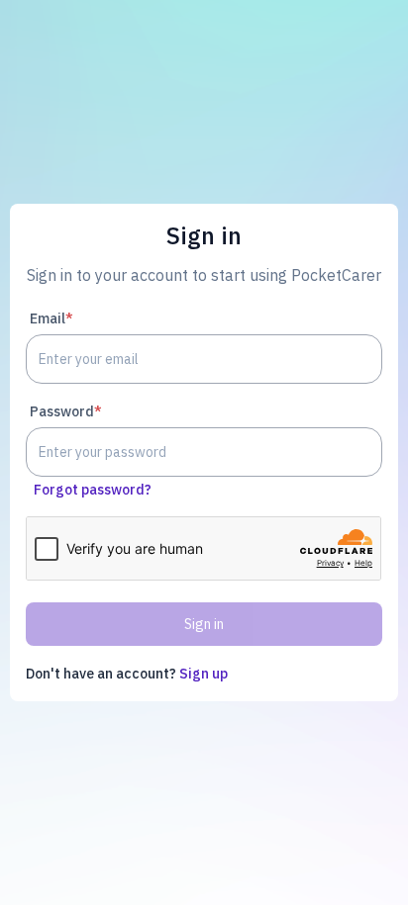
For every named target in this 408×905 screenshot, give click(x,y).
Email (51, 318)
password (66, 411)
